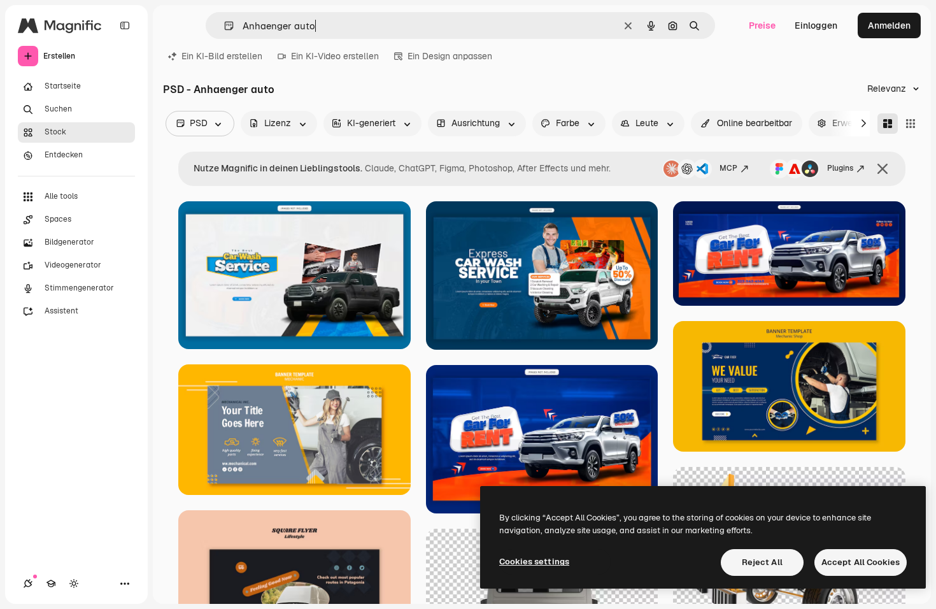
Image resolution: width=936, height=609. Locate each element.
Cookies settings (534, 561)
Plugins (840, 168)
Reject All (762, 562)
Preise (762, 25)
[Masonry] (887, 123)
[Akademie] (51, 583)
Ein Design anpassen (450, 56)
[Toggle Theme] (74, 583)
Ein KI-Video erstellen (335, 56)
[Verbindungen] (28, 583)
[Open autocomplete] (223, 26)
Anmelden (889, 25)
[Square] (910, 123)
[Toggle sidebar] (125, 25)
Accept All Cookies (860, 562)
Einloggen (816, 25)
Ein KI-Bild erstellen (221, 56)
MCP (728, 168)
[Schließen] (882, 168)
